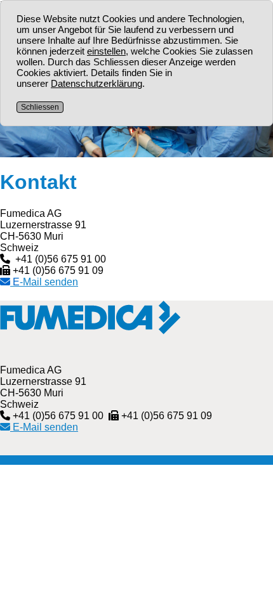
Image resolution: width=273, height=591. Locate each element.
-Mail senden (44, 281)
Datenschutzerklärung (96, 83)
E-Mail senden (44, 427)
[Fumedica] (90, 328)
